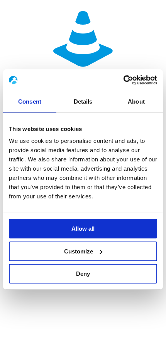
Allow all (83, 228)
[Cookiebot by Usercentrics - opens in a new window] (123, 80)
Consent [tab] (29, 101)
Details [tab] (83, 101)
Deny (83, 273)
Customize (78, 251)
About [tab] (136, 101)
